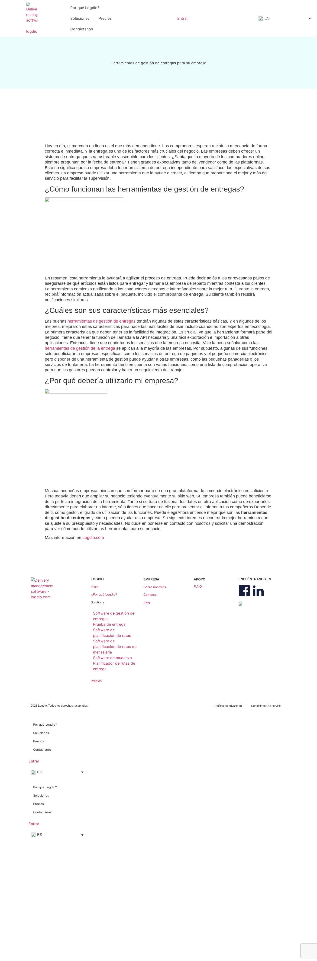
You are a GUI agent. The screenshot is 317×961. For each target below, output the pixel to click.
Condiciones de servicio (266, 706)
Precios (105, 18)
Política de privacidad (228, 706)
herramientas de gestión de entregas (102, 321)
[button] (115, 604)
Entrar (34, 761)
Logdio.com (93, 537)
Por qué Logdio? (84, 7)
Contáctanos (81, 29)
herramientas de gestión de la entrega (80, 348)
